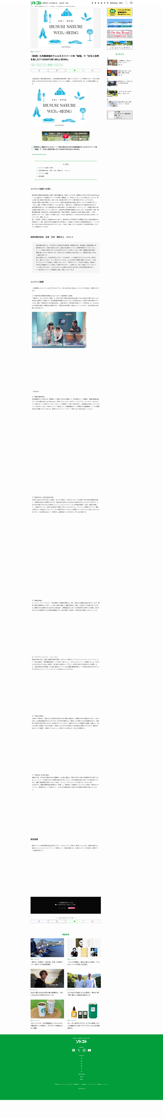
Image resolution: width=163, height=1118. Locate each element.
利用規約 (84, 1084)
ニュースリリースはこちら (67, 1084)
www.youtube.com (40, 154)
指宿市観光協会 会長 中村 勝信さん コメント (54, 170)
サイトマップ (105, 1084)
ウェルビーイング (41, 65)
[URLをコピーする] (92, 70)
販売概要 (41, 176)
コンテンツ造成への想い (46, 168)
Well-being (113, 3)
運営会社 (99, 1084)
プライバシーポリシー (92, 1084)
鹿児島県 (50, 65)
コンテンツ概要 (43, 173)
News (81, 1079)
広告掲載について (77, 1084)
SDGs (121, 3)
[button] (39, 70)
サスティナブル (58, 65)
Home (32, 6)
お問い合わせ (57, 1084)
